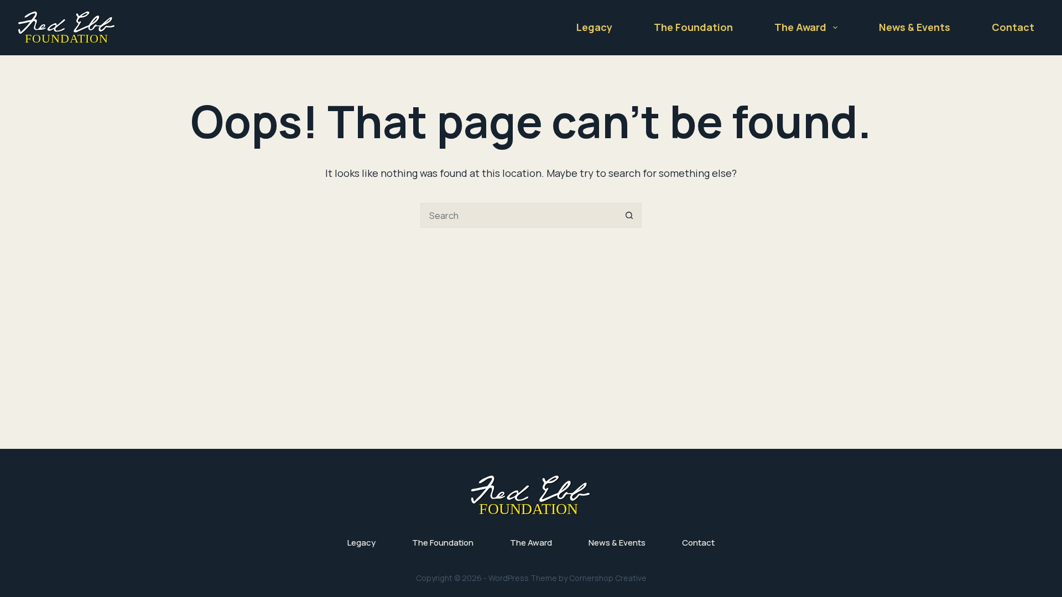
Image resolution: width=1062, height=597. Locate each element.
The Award (800, 27)
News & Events (914, 27)
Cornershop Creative (608, 578)
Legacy (594, 27)
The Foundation (693, 27)
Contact (1013, 27)
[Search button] (629, 215)
